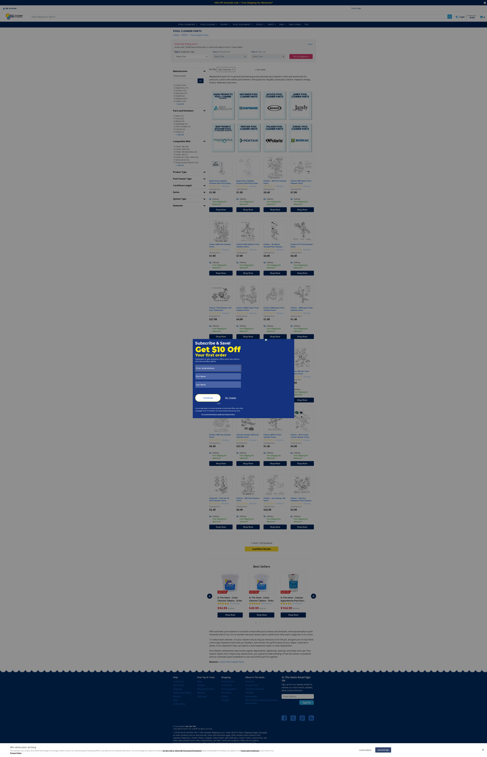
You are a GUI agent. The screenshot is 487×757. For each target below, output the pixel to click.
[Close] (483, 750)
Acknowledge (383, 750)
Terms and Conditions (249, 751)
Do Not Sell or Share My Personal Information (182, 751)
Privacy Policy (15, 753)
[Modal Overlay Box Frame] (243, 378)
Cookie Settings (365, 750)
